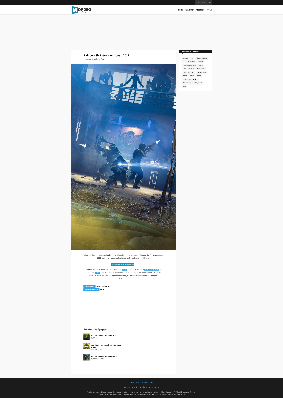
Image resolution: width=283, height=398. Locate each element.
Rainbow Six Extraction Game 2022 (103, 336)
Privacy (131, 382)
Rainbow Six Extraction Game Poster (104, 357)
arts (192, 58)
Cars (184, 62)
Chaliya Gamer (98, 350)
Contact (151, 382)
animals (185, 58)
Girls (184, 69)
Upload (209, 10)
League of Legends (188, 72)
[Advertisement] (141, 34)
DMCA (137, 382)
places (195, 79)
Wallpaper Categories (194, 10)
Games (201, 65)
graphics (191, 69)
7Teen (103, 59)
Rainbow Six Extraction (152, 270)
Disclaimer (144, 382)
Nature (192, 76)
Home (180, 10)
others (199, 76)
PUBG (184, 86)
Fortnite (200, 62)
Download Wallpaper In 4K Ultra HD (123, 264)
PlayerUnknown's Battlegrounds (192, 83)
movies (185, 76)
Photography (187, 79)
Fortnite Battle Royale (189, 65)
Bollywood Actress (201, 58)
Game (124, 270)
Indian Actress (200, 69)
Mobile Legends (201, 72)
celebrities (191, 62)
